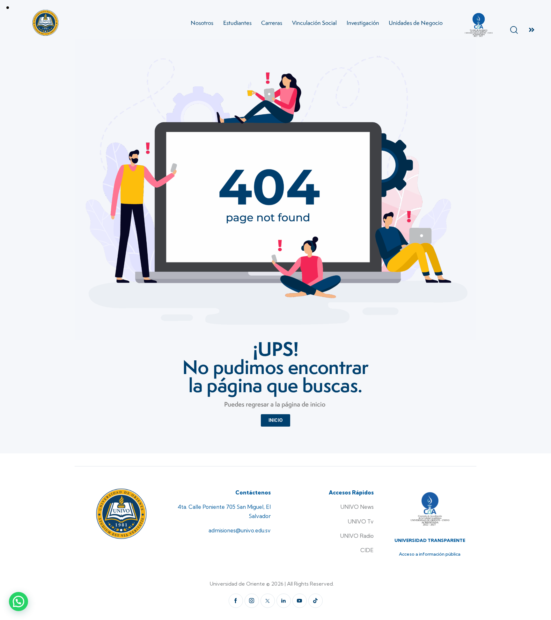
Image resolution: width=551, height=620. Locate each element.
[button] (18, 601)
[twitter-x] (268, 601)
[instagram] (252, 601)
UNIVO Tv (361, 521)
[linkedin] (283, 601)
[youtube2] (299, 601)
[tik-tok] (315, 601)
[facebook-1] (236, 601)
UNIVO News (357, 506)
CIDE (367, 550)
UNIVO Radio (357, 535)
